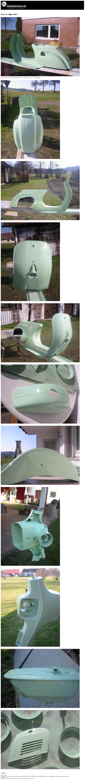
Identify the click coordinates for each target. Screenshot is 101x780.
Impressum (3, 777)
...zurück (3, 773)
